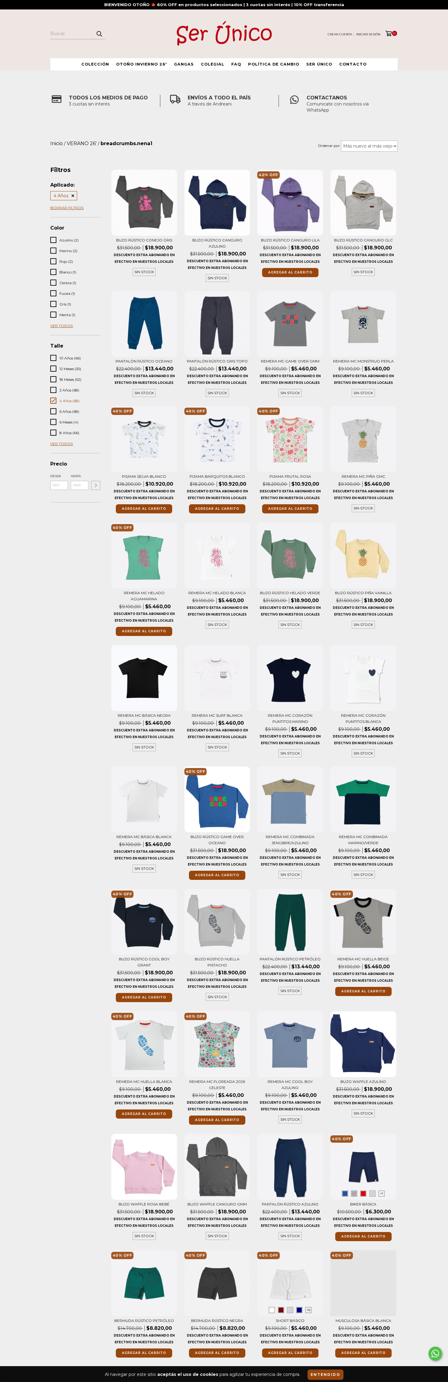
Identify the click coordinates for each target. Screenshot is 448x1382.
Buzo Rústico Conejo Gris (144, 240)
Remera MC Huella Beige (363, 959)
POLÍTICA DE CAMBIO (273, 64)
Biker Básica (363, 1204)
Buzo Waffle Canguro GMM (217, 1204)
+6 (308, 1310)
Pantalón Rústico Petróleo (290, 959)
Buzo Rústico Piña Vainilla (363, 593)
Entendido (325, 1374)
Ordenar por (329, 145)
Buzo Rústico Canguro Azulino (217, 243)
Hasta (76, 476)
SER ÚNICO (319, 64)
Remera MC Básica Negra (144, 715)
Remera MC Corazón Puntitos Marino (290, 718)
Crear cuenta (340, 34)
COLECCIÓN (95, 64)
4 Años (61, 195)
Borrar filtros (67, 207)
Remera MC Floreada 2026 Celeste (217, 1084)
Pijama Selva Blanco (144, 476)
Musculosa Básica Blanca (363, 1320)
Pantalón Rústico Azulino (290, 1204)
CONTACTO (353, 64)
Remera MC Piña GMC (363, 476)
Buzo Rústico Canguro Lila (290, 240)
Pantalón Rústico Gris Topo (217, 361)
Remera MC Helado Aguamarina (144, 596)
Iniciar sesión (368, 34)
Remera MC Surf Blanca (217, 715)
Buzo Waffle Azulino (363, 1081)
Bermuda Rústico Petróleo (144, 1320)
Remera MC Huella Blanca (144, 1081)
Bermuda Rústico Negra (217, 1320)
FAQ (236, 64)
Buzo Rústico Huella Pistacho (217, 962)
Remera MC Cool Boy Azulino (290, 1084)
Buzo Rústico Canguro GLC (363, 240)
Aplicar (95, 485)
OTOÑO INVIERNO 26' (141, 64)
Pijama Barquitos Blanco (217, 476)
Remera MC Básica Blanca (144, 836)
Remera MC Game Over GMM (290, 361)
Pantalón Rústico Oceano (144, 361)
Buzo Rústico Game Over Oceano (217, 839)
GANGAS (184, 64)
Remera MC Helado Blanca (217, 593)
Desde (55, 476)
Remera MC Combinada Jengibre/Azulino (290, 839)
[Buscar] (99, 33)
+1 (381, 1193)
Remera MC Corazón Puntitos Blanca (363, 718)
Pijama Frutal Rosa (290, 476)
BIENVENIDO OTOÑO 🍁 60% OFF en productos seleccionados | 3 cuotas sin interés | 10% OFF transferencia (224, 4)
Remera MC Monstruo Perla (363, 361)
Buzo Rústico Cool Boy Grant (144, 962)
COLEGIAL (212, 64)
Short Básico (290, 1320)
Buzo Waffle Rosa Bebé (144, 1204)
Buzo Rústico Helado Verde (290, 593)
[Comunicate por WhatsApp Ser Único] (435, 1354)
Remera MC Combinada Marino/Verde (363, 839)
